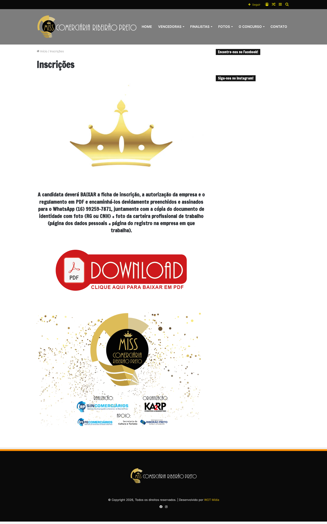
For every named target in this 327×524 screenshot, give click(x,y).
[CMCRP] (87, 26)
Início (43, 51)
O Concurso (250, 26)
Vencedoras (170, 26)
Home (147, 26)
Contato (278, 26)
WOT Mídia (211, 500)
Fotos (224, 26)
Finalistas (200, 26)
